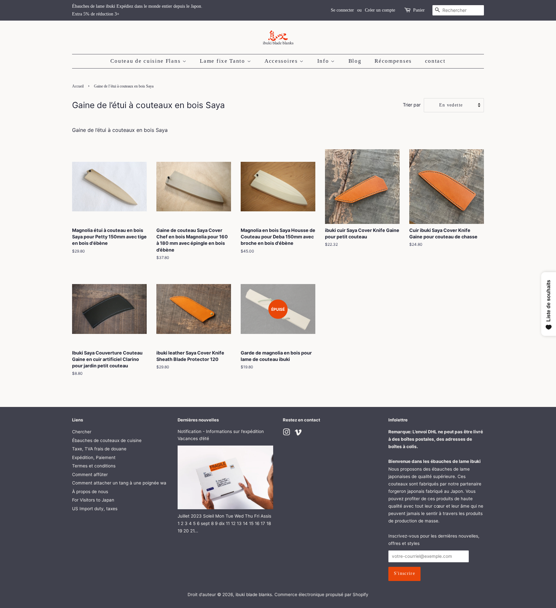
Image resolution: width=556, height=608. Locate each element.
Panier (419, 10)
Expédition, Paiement (94, 457)
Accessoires (282, 61)
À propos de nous (90, 491)
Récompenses (393, 61)
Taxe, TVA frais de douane (99, 448)
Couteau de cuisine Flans (146, 61)
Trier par (412, 104)
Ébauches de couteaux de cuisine (107, 440)
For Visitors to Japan (93, 499)
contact (435, 61)
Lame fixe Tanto (223, 61)
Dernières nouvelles (198, 419)
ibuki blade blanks (254, 594)
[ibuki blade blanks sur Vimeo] (298, 433)
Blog (355, 61)
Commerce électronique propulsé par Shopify (321, 594)
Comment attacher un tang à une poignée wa (119, 482)
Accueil (78, 86)
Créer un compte (380, 10)
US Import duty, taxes (94, 508)
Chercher (81, 431)
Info (324, 61)
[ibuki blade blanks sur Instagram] (286, 433)
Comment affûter (90, 474)
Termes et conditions (94, 465)
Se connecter (342, 10)
